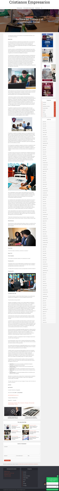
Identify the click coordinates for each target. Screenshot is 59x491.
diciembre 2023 (45, 188)
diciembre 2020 (45, 240)
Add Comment (31, 24)
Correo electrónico (19, 455)
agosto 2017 (45, 311)
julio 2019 (44, 274)
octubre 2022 (45, 216)
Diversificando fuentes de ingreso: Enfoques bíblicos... (34, 438)
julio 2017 (44, 313)
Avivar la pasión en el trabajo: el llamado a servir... (33, 427)
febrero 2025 (45, 158)
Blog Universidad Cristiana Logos (9, 473)
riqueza (16, 404)
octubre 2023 (45, 192)
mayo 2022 (44, 227)
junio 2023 (44, 201)
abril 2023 (44, 205)
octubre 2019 (45, 268)
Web (28, 455)
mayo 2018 (44, 305)
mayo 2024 (44, 177)
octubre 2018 (45, 294)
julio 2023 (44, 199)
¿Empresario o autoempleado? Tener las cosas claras (16, 427)
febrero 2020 (45, 259)
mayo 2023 (44, 203)
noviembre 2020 (45, 242)
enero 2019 (44, 287)
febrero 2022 (45, 231)
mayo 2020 (44, 253)
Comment (6, 446)
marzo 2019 (44, 283)
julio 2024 (44, 173)
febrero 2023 (45, 210)
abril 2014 (44, 320)
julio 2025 (44, 147)
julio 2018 (44, 300)
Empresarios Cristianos (15, 425)
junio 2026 (44, 123)
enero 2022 (44, 233)
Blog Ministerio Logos (7, 474)
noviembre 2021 (45, 238)
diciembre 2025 (45, 136)
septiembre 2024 (45, 169)
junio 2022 (44, 225)
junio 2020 (44, 251)
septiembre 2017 (45, 309)
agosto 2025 (45, 145)
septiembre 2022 (45, 218)
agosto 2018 (45, 298)
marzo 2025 (44, 156)
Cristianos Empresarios (29, 2)
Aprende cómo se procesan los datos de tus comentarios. (28, 464)
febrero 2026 (45, 132)
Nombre (6, 455)
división (16, 402)
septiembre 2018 (45, 296)
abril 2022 (44, 229)
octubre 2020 (45, 244)
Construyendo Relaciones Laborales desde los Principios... (16, 438)
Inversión (22, 402)
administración (11, 402)
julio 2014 (44, 315)
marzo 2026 (44, 130)
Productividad (32, 402)
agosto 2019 (45, 272)
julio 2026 (44, 121)
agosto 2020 (45, 246)
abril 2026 (44, 128)
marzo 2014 (44, 322)
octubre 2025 (45, 141)
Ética (19, 402)
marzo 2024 (44, 182)
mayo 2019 (44, 279)
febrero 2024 (45, 184)
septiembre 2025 (45, 143)
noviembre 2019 (45, 266)
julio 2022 (44, 223)
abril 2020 (44, 255)
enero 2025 (44, 160)
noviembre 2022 (45, 214)
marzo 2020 (44, 257)
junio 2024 (44, 175)
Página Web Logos (7, 471)
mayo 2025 (44, 151)
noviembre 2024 (45, 164)
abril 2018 (44, 307)
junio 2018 (44, 302)
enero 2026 (44, 134)
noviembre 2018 (45, 292)
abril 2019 (44, 281)
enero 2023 (44, 212)
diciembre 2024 (45, 162)
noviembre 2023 (45, 190)
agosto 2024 (45, 171)
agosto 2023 (45, 197)
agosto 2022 (45, 220)
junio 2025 (44, 149)
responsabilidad (11, 404)
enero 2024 (44, 186)
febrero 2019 (45, 285)
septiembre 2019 (45, 270)
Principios (27, 402)
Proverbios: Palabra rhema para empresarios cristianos (34, 432)
